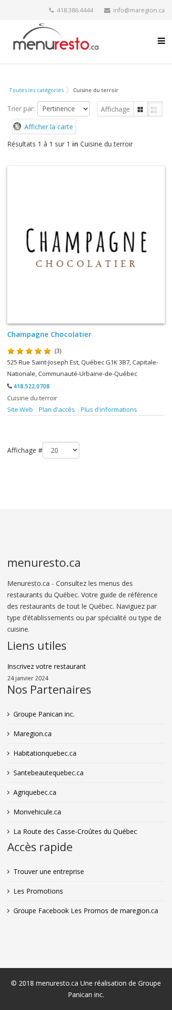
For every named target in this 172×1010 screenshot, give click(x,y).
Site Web (20, 409)
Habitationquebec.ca (44, 753)
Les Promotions (38, 890)
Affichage (115, 109)
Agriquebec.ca (34, 792)
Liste (155, 109)
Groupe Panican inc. (44, 713)
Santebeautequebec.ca (48, 772)
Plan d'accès (57, 409)
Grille (140, 109)
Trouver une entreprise (48, 871)
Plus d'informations (109, 409)
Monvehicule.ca (37, 811)
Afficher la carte (48, 126)
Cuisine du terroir (32, 398)
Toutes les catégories (36, 90)
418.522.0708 (31, 386)
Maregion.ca (32, 733)
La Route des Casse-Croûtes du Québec (75, 831)
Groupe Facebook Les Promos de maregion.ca (85, 910)
